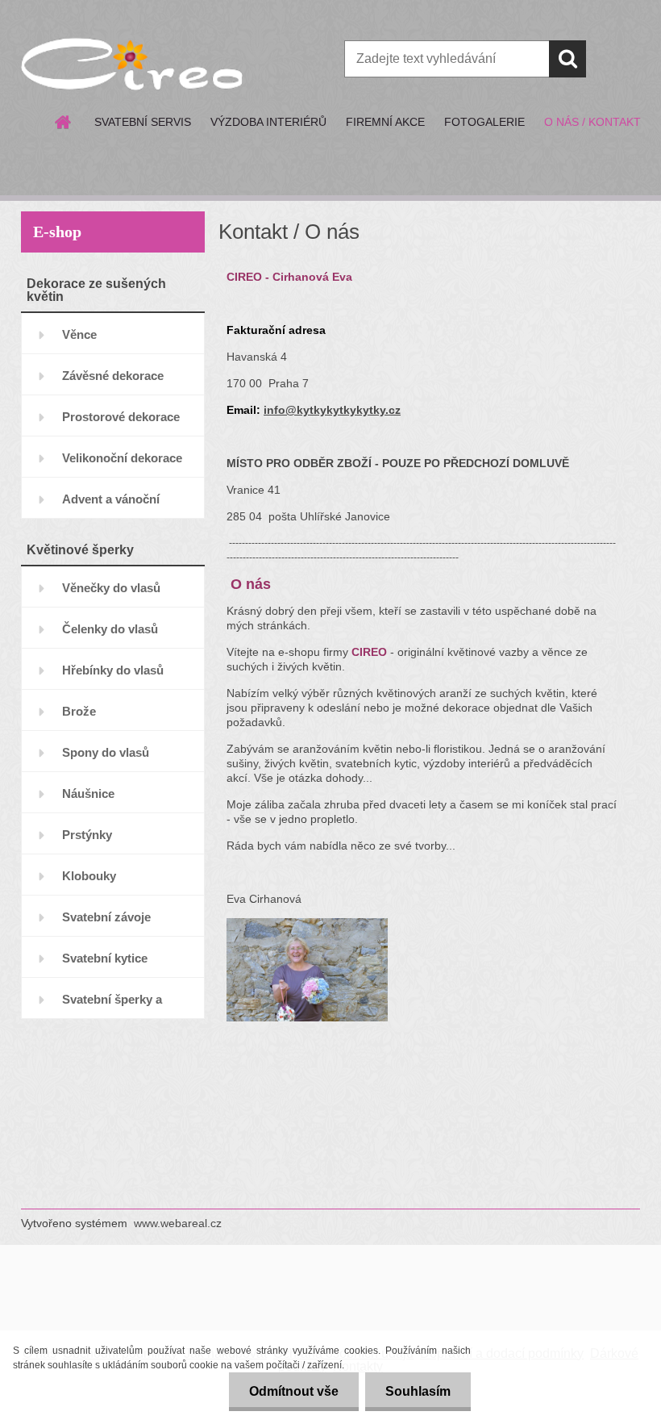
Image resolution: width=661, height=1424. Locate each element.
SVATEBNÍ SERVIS (142, 121)
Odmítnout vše (294, 1391)
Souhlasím (418, 1391)
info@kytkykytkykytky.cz (332, 409)
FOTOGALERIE (484, 121)
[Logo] (132, 59)
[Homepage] (64, 121)
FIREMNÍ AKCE (385, 121)
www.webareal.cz (178, 1223)
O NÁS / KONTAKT (592, 121)
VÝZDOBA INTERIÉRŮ (268, 121)
